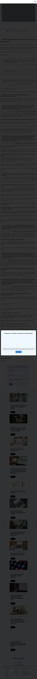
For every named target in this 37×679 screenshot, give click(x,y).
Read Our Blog (18, 351)
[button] (35, 1)
